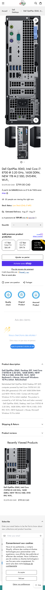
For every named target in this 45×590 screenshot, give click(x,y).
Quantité (5, 225)
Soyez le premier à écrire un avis (22, 346)
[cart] (40, 3)
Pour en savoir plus (9, 275)
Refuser (21, 578)
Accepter (21, 572)
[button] (22, 218)
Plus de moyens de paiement (22, 269)
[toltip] (36, 120)
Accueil (4, 11)
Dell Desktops (15, 11)
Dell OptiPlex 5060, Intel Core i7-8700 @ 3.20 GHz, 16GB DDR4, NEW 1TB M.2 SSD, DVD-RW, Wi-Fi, (17, 491)
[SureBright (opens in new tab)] (40, 234)
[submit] (40, 535)
